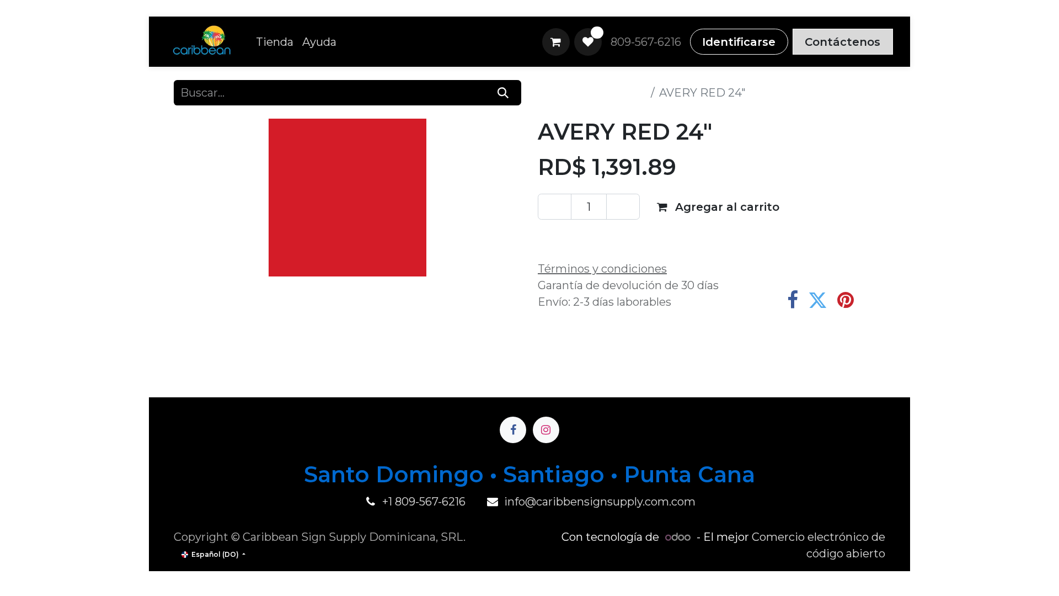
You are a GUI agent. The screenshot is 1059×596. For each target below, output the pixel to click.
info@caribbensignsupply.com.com (600, 501)
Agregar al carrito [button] (725, 207)
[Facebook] (792, 300)
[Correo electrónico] (873, 300)
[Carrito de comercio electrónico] (556, 42)
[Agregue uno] (623, 206)
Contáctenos (842, 42)
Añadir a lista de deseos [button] (617, 236)
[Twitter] (817, 300)
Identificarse (738, 42)
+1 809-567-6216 (424, 501)
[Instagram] (546, 430)
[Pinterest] (845, 300)
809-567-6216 (646, 42)
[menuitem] (275, 42)
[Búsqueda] (503, 92)
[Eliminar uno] (554, 206)
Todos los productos (592, 92)
